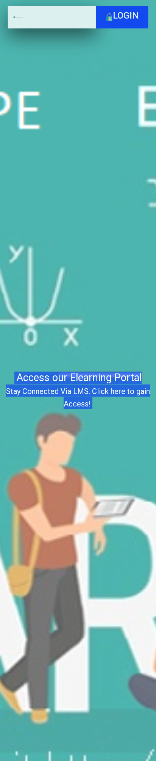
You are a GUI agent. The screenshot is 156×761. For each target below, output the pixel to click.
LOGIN (126, 15)
